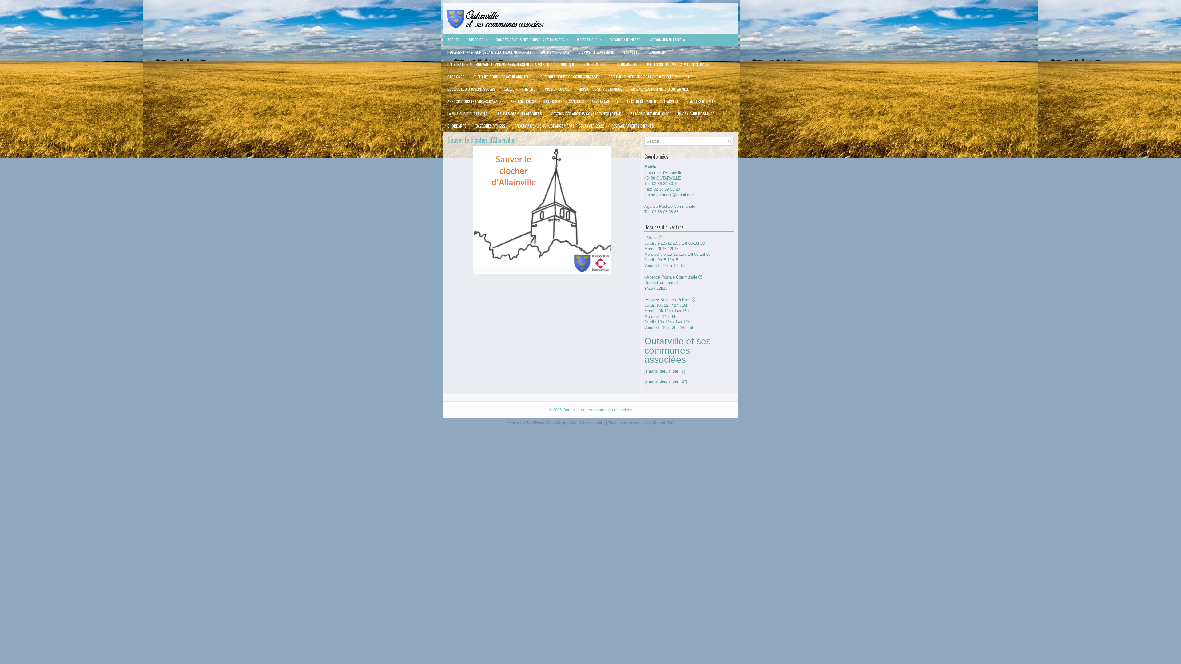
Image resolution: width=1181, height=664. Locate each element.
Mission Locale (557, 89)
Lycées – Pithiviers (519, 89)
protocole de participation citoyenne (679, 64)
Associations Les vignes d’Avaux (474, 101)
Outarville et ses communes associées (597, 410)
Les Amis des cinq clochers (519, 113)
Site (655, 423)
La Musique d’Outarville (467, 113)
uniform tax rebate (637, 423)
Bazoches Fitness (490, 125)
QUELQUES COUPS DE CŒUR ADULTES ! (502, 76)
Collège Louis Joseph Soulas (471, 89)
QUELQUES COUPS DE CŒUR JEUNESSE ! (569, 76)
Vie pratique (589, 39)
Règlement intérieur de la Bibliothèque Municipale (489, 52)
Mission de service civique (600, 89)
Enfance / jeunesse (625, 39)
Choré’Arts (457, 125)
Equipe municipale (554, 52)
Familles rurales (702, 101)
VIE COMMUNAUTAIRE (667, 39)
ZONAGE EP (657, 52)
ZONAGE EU (631, 52)
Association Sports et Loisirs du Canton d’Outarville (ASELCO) (564, 101)
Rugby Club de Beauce (696, 113)
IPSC (670, 423)
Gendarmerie (627, 64)
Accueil (453, 39)
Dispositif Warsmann (596, 52)
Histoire (478, 39)
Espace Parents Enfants (634, 125)
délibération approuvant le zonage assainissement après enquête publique (511, 64)
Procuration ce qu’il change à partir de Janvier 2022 (559, 125)
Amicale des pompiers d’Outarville (660, 89)
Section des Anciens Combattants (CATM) (586, 113)
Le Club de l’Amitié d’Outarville (652, 101)
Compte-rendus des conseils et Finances (532, 39)
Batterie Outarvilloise (649, 113)
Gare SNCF (455, 76)
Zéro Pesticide (596, 64)
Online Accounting (592, 423)
